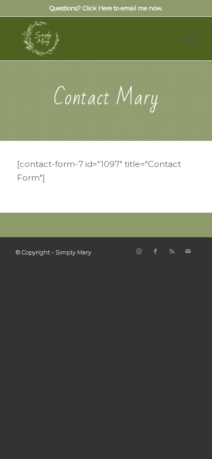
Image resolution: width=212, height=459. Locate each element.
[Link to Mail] (188, 251)
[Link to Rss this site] (172, 251)
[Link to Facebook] (155, 251)
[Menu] (190, 39)
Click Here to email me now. (123, 8)
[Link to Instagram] (139, 251)
